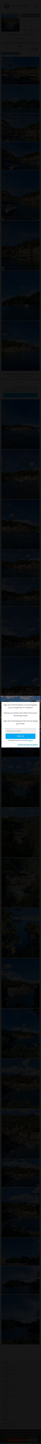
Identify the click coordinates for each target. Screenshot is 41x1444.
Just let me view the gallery (28, 744)
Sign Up (20, 736)
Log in (30, 740)
